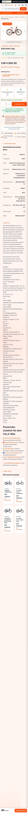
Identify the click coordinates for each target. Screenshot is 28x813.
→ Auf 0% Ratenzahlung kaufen (12, 463)
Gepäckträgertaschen (11, 442)
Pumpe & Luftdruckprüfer (12, 453)
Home (2, 17)
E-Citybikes (22, 17)
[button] (2, 810)
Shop (6, 17)
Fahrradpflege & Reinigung (12, 457)
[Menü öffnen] (26, 5)
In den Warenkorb (19, 104)
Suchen (23, 8)
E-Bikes (16, 17)
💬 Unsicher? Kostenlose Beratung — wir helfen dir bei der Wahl (14, 128)
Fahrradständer (9, 448)
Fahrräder (11, 17)
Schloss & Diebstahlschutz (12, 438)
